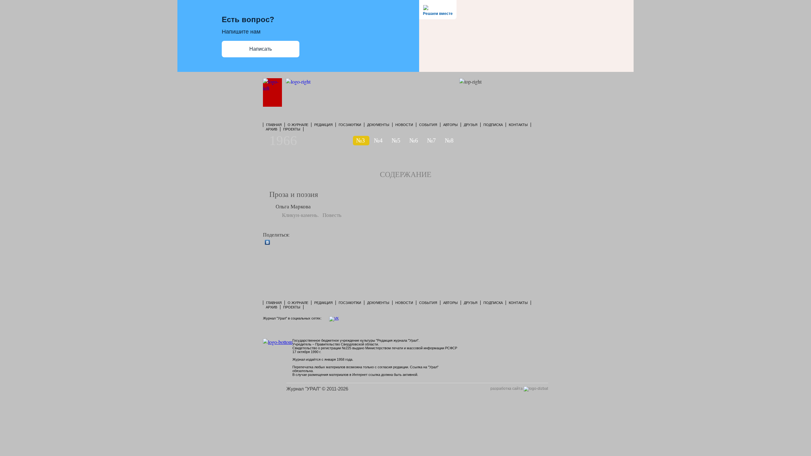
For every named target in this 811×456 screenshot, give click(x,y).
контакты (518, 125)
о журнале (298, 125)
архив (271, 129)
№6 (413, 140)
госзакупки (350, 125)
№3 (360, 140)
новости (404, 125)
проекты (291, 129)
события (428, 125)
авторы (450, 125)
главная (274, 125)
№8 (449, 140)
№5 (396, 140)
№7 (431, 140)
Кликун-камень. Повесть (312, 214)
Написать (260, 49)
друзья (470, 125)
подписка (493, 125)
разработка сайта (507, 388)
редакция (323, 125)
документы (378, 125)
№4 (378, 140)
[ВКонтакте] (267, 242)
